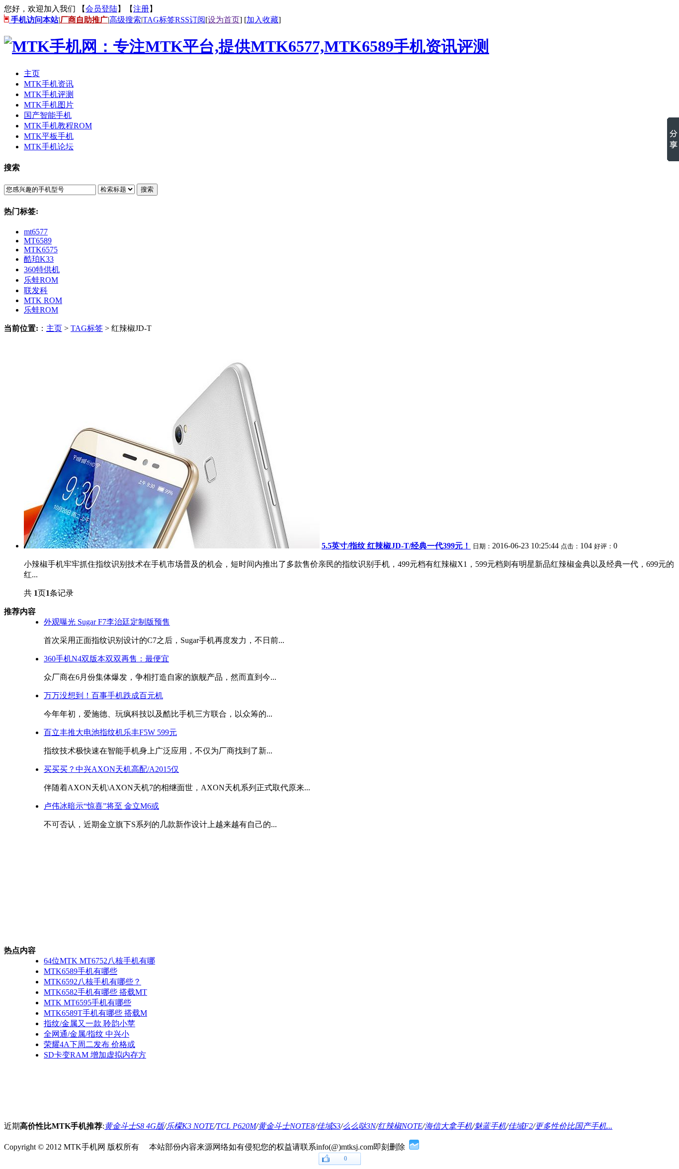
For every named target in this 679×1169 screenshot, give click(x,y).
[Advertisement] (53, 888)
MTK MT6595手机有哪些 (87, 1002)
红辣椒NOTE (400, 1126)
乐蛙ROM (41, 280)
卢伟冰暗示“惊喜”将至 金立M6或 (101, 806)
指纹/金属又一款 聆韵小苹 (89, 1023)
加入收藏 (262, 19)
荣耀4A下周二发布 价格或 (89, 1044)
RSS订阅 (190, 19)
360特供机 (42, 269)
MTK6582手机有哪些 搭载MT (95, 992)
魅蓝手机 (490, 1126)
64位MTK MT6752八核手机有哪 (99, 960)
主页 (54, 328)
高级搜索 (125, 19)
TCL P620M (236, 1126)
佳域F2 (520, 1126)
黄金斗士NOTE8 (286, 1126)
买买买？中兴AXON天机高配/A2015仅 (111, 769)
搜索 (147, 189)
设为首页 (224, 19)
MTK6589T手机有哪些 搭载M (95, 1013)
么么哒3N (359, 1126)
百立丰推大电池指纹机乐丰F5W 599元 (110, 732)
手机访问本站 (34, 19)
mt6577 (36, 231)
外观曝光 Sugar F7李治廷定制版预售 (107, 622)
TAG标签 (159, 19)
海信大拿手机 (448, 1126)
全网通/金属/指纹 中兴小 (86, 1034)
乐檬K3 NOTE (190, 1126)
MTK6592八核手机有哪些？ (92, 981)
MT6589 (38, 240)
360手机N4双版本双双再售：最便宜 (106, 658)
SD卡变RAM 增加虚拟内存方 (95, 1055)
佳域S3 (328, 1126)
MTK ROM (43, 300)
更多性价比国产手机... (573, 1126)
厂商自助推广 (84, 19)
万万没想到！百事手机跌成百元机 (103, 695)
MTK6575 (41, 249)
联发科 (36, 290)
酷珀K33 (39, 259)
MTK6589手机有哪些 (80, 971)
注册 (141, 8)
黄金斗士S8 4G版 (134, 1126)
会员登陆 (101, 8)
